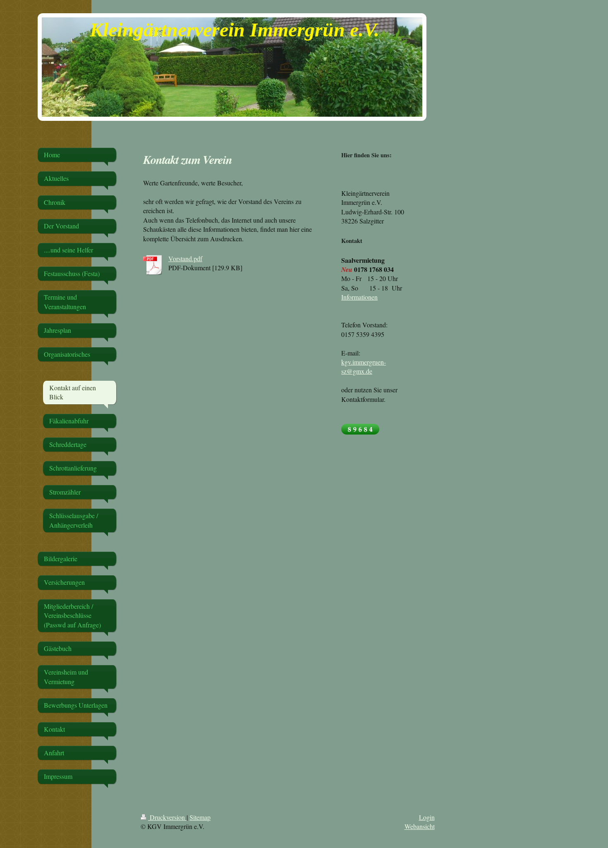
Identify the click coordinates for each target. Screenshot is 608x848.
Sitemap (200, 817)
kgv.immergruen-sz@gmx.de (363, 366)
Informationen (359, 297)
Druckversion (167, 817)
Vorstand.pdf (185, 258)
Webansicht (420, 826)
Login (427, 817)
